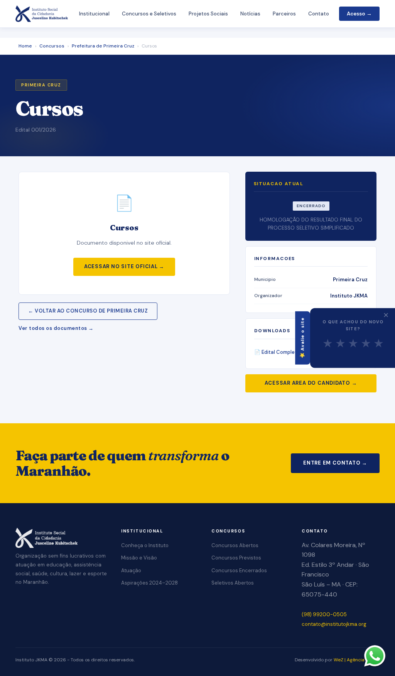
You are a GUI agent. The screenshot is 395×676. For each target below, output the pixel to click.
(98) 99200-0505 (324, 614)
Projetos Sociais (208, 13)
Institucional (94, 13)
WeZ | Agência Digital (357, 660)
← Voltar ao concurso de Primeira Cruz (88, 311)
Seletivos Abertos (232, 583)
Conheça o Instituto (145, 545)
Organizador (268, 295)
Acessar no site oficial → (124, 266)
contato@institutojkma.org (334, 624)
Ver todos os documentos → (56, 328)
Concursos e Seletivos (149, 13)
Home (25, 46)
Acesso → (359, 13)
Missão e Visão (139, 557)
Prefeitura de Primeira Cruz (103, 46)
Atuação (131, 570)
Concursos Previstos (236, 557)
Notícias (250, 13)
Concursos (51, 46)
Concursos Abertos (234, 545)
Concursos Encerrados (239, 570)
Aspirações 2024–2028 (149, 583)
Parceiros (284, 13)
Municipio (265, 279)
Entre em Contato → (335, 463)
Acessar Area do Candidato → (311, 383)
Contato (318, 13)
